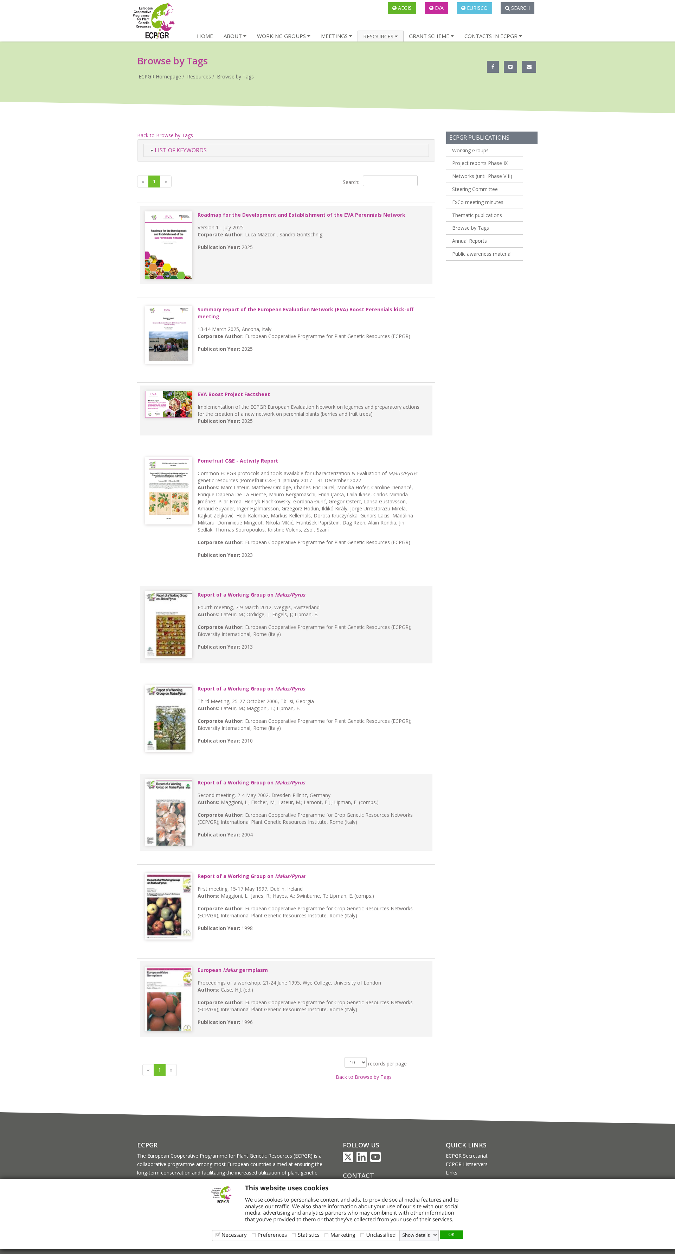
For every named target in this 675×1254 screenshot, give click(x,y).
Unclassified (381, 1235)
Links (451, 1172)
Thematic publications (477, 215)
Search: (351, 182)
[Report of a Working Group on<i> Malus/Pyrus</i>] (168, 624)
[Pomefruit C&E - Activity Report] (168, 490)
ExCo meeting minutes (477, 202)
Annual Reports (469, 240)
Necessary (234, 1235)
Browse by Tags (235, 76)
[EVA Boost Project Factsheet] (168, 404)
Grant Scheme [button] (430, 35)
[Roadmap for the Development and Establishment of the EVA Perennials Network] (168, 245)
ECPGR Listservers (467, 1164)
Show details (416, 1235)
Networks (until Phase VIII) (482, 176)
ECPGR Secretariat (467, 1155)
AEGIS (404, 8)
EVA (438, 8)
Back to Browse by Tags (165, 135)
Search (520, 8)
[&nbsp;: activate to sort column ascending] (286, 200)
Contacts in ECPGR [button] (491, 35)
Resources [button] (379, 36)
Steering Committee (475, 189)
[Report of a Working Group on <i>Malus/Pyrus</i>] (168, 718)
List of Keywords (180, 150)
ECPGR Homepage (160, 76)
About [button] (233, 35)
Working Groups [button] (282, 35)
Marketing (342, 1235)
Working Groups (470, 150)
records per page (387, 1063)
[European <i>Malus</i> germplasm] (168, 999)
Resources (199, 76)
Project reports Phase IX (480, 163)
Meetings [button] (335, 35)
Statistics (309, 1235)
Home (205, 35)
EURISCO (476, 8)
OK (451, 1234)
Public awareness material (482, 253)
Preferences (272, 1235)
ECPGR (147, 1145)
